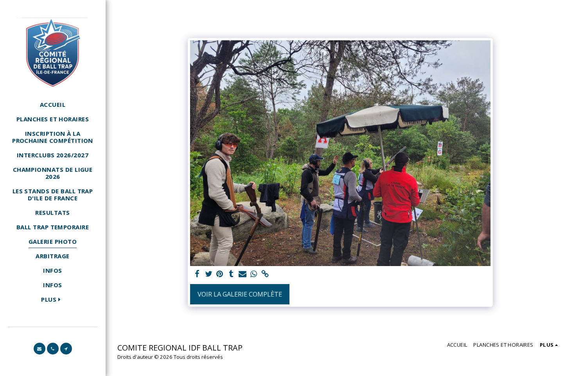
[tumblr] (231, 274)
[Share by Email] (242, 274)
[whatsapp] (254, 274)
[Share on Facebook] (197, 274)
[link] (265, 274)
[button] (39, 348)
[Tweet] (209, 274)
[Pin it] (220, 274)
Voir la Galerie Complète (240, 294)
